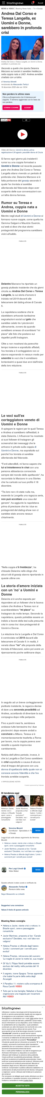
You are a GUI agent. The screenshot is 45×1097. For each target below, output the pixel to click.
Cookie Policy (28, 1080)
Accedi (40, 3)
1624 (31, 1018)
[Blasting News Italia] (15, 2)
